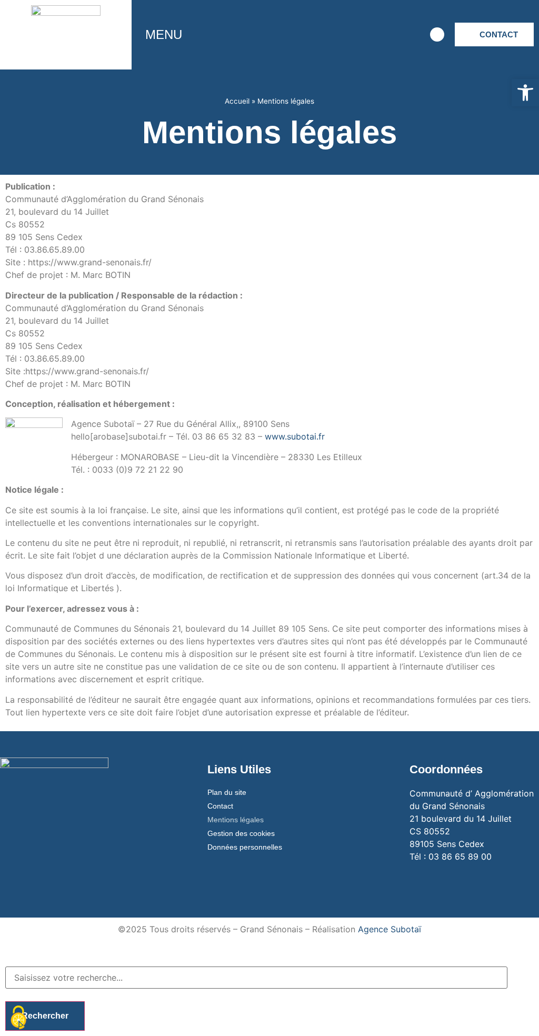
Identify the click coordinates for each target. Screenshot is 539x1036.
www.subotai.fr (295, 436)
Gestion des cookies (241, 833)
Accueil (237, 101)
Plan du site (226, 792)
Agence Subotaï (389, 929)
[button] (525, 92)
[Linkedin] (406, 35)
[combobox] (256, 978)
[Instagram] (348, 35)
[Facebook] (319, 35)
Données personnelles (244, 847)
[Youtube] (377, 35)
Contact (220, 806)
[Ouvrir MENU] (190, 34)
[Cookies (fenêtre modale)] (18, 1018)
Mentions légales (235, 819)
